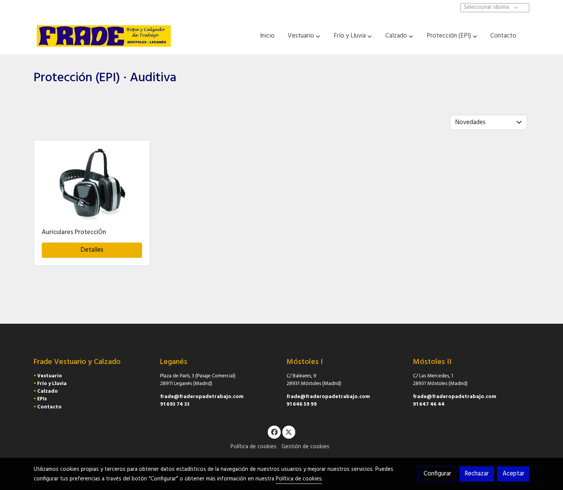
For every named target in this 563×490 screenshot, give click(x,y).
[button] (304, 36)
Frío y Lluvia (52, 384)
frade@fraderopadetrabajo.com (202, 397)
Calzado (47, 391)
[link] (104, 36)
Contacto (49, 407)
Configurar (437, 474)
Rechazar (477, 474)
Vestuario (49, 376)
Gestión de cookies (305, 446)
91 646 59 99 (301, 404)
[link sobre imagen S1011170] (92, 185)
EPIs (42, 399)
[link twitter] (288, 431)
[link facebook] (274, 431)
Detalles (91, 250)
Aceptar (513, 474)
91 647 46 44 (429, 404)
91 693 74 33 (175, 404)
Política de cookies (254, 446)
